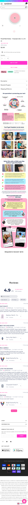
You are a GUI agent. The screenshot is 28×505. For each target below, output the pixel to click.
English (21, 503)
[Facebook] (2, 441)
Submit (22, 435)
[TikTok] (10, 441)
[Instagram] (6, 441)
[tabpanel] (14, 354)
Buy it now (14, 67)
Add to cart (14, 62)
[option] (14, 18)
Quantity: (3, 55)
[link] (14, 108)
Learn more (16, 72)
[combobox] (13, 7)
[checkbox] (23, 299)
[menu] (2, 4)
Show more (14, 410)
